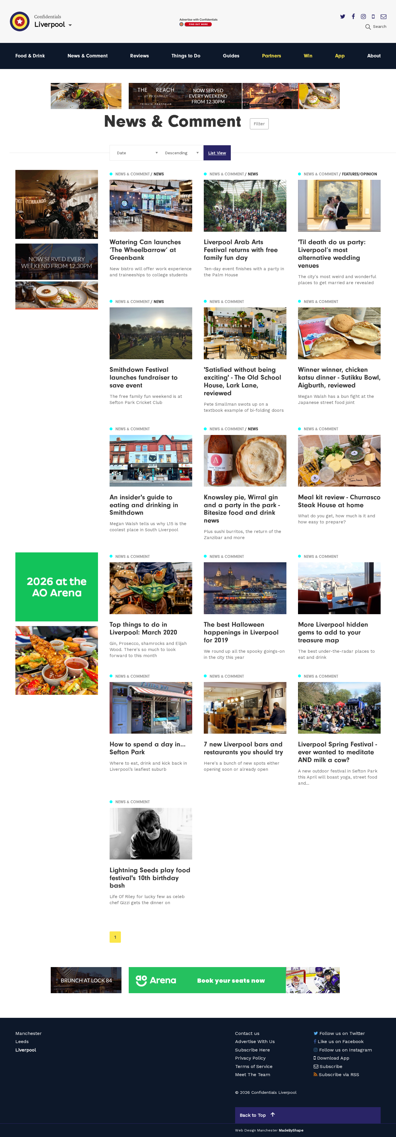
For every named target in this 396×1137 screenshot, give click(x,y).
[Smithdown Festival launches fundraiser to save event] (151, 356)
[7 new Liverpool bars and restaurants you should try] (245, 729)
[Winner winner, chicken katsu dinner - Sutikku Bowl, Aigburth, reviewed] (339, 356)
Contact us (247, 1033)
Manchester (28, 1033)
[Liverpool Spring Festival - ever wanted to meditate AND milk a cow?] (339, 729)
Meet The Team (252, 1074)
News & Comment (88, 56)
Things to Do (186, 56)
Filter (259, 123)
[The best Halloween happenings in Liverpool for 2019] (245, 606)
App (340, 56)
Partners (271, 56)
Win (308, 56)
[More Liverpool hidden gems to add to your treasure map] (339, 606)
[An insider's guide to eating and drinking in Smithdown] (151, 483)
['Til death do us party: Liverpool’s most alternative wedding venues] (339, 228)
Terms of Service (254, 1066)
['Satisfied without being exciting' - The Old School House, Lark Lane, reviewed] (245, 356)
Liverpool (25, 1050)
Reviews (139, 56)
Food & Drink (30, 56)
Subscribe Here (252, 1050)
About (374, 56)
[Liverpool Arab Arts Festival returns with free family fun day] (245, 228)
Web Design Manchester (256, 1130)
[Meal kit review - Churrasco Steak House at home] (339, 483)
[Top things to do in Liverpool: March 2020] (151, 606)
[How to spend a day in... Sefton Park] (151, 729)
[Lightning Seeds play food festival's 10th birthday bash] (151, 852)
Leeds (22, 1041)
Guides (231, 56)
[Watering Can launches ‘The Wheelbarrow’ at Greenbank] (151, 228)
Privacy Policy (250, 1058)
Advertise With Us (255, 1041)
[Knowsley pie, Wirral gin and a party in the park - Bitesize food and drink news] (245, 483)
